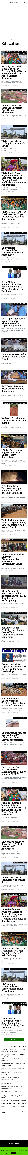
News (24, 53)
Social (24, 90)
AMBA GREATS (9, 51)
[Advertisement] (14, 21)
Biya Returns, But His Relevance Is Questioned (13, 1100)
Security (24, 341)
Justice (12, 339)
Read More (19, 1153)
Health (11, 232)
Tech (25, 158)
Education (23, 51)
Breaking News (16, 51)
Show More (14, 1039)
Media (20, 53)
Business (5, 267)
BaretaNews (14, 2)
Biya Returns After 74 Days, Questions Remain (13, 1103)
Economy (10, 267)
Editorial (11, 649)
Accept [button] (13, 1153)
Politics (24, 269)
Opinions (21, 158)
